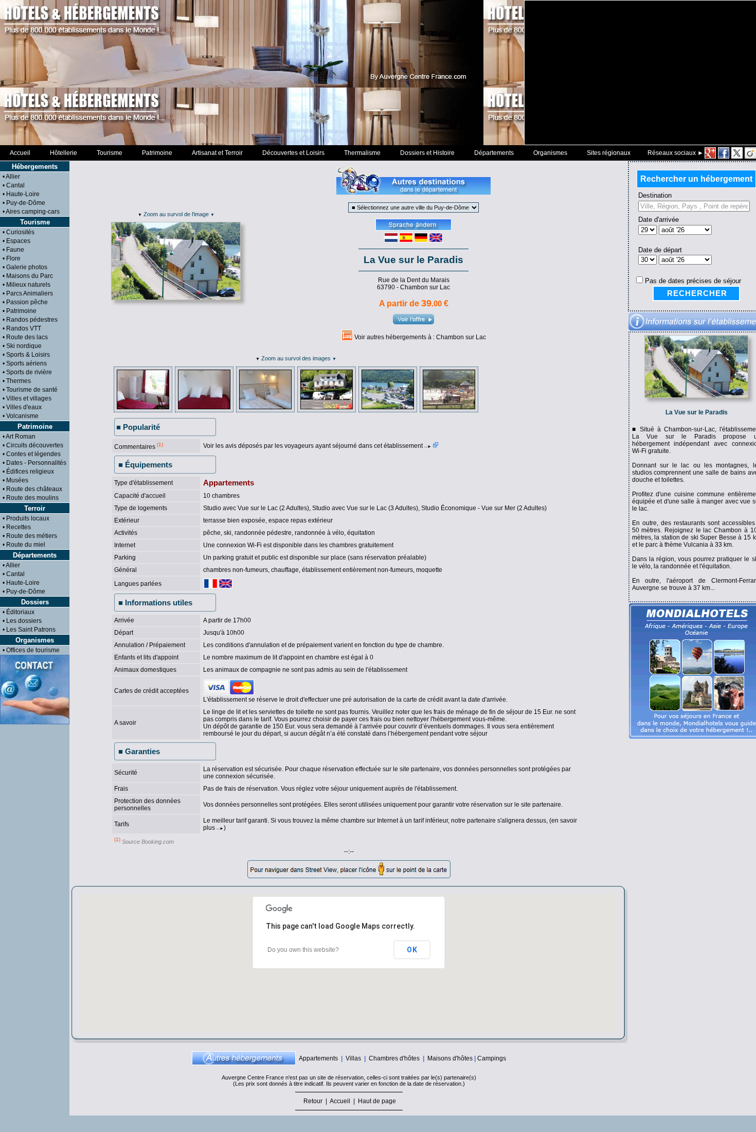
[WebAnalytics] (20, 1128)
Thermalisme (362, 152)
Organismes (550, 152)
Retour (313, 1101)
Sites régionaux (608, 152)
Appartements (318, 1058)
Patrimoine (157, 152)
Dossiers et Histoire (427, 152)
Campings (491, 1058)
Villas (353, 1058)
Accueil (20, 152)
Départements (493, 152)
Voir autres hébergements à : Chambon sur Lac (420, 337)
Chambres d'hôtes (394, 1058)
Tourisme (109, 152)
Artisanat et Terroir (217, 152)
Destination (653, 195)
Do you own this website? (303, 949)
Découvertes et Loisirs (293, 152)
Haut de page (376, 1101)
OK (412, 950)
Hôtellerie (63, 152)
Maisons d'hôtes (450, 1058)
